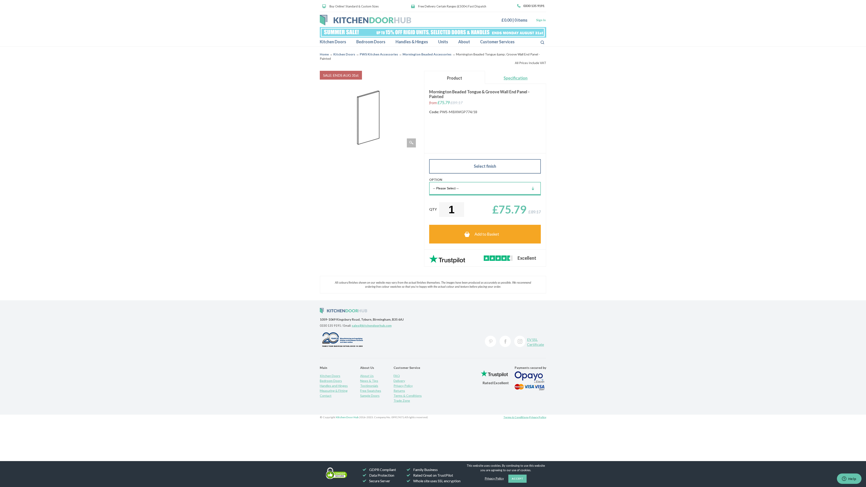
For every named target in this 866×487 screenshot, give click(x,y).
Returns (399, 391)
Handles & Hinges (412, 41)
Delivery (399, 381)
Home (324, 54)
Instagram (519, 341)
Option (435, 179)
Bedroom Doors (370, 41)
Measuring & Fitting (334, 391)
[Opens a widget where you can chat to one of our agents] (849, 479)
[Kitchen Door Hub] (365, 20)
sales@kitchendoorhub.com (372, 325)
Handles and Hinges (334, 386)
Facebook (505, 341)
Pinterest (490, 341)
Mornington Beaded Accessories (427, 54)
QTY (433, 209)
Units (443, 41)
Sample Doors (370, 395)
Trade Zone (402, 400)
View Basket (516, 20)
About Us (367, 376)
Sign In (541, 20)
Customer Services (497, 41)
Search (538, 42)
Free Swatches (370, 391)
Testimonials (369, 386)
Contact (326, 395)
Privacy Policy (403, 386)
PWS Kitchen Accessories (379, 54)
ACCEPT (517, 478)
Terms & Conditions (408, 395)
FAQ (397, 376)
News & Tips (369, 381)
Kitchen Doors (333, 41)
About (464, 41)
